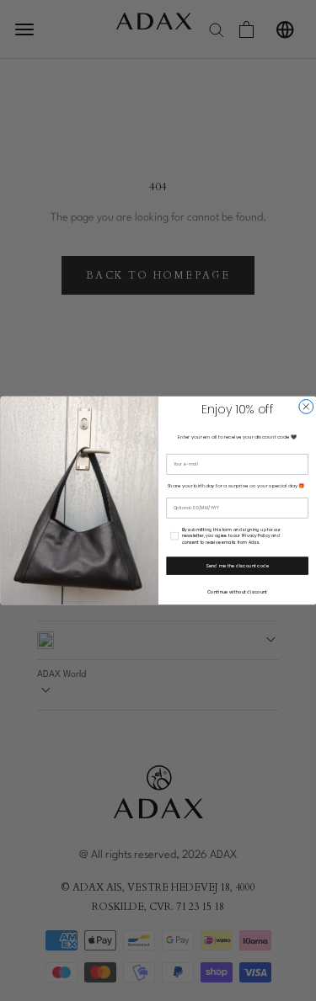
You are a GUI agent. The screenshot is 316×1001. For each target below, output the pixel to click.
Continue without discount (237, 591)
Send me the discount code (237, 565)
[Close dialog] (305, 407)
